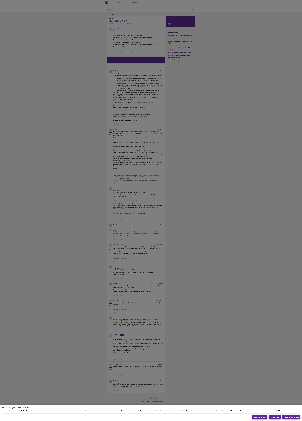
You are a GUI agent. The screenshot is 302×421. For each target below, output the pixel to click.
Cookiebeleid (277, 410)
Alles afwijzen (275, 417)
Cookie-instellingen (259, 417)
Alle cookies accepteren (291, 417)
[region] (151, 413)
